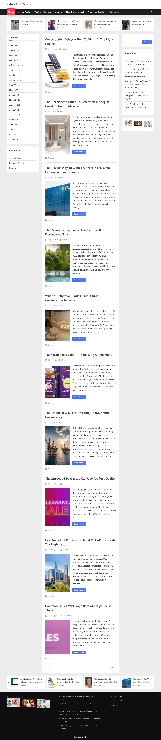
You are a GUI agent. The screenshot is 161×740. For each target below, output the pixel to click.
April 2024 (14, 110)
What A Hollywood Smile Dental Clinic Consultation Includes (136, 107)
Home (11, 12)
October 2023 (15, 119)
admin (64, 49)
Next (112, 667)
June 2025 (14, 85)
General (58, 12)
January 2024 (15, 114)
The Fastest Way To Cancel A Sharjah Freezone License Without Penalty (137, 84)
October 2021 (15, 139)
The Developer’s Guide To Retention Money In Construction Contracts (68, 23)
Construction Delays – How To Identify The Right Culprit (31, 681)
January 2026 (15, 70)
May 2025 (13, 90)
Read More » (80, 86)
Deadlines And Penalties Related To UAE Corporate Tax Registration (142, 681)
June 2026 (14, 50)
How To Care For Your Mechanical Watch (140, 22)
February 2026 (16, 65)
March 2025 (14, 100)
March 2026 (14, 60)
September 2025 (16, 80)
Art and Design (24, 12)
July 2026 (13, 45)
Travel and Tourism (97, 12)
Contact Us (114, 12)
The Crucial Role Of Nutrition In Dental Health (68, 680)
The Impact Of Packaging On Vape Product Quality (80, 478)
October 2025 (15, 75)
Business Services (43, 12)
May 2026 (13, 55)
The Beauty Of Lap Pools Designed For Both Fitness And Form (136, 95)
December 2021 (16, 134)
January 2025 (15, 105)
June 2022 (14, 129)
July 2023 (13, 124)
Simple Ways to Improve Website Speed (104, 22)
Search (128, 37)
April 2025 (14, 95)
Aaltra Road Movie (19, 4)
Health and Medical (75, 12)
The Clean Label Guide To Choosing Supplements (30, 22)
